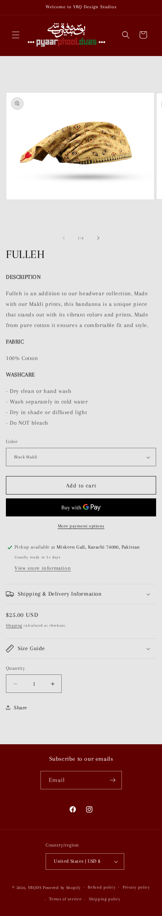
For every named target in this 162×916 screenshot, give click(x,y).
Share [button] (20, 708)
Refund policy (101, 887)
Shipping (14, 625)
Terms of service (65, 898)
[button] (15, 35)
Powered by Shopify (62, 887)
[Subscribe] (113, 780)
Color (11, 441)
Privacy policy (136, 887)
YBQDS (35, 887)
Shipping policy (104, 898)
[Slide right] (98, 238)
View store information (43, 568)
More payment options (81, 526)
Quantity (15, 668)
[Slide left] (63, 238)
